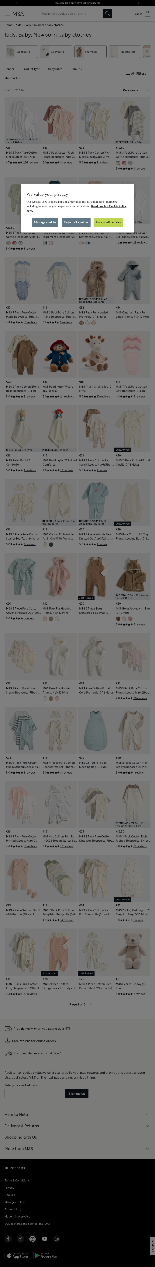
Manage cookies (45, 222)
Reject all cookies (76, 222)
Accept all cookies (108, 222)
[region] (77, 208)
